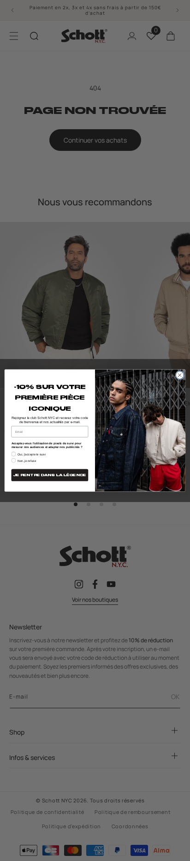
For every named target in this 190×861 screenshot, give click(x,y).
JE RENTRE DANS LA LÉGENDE (49, 475)
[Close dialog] (180, 375)
